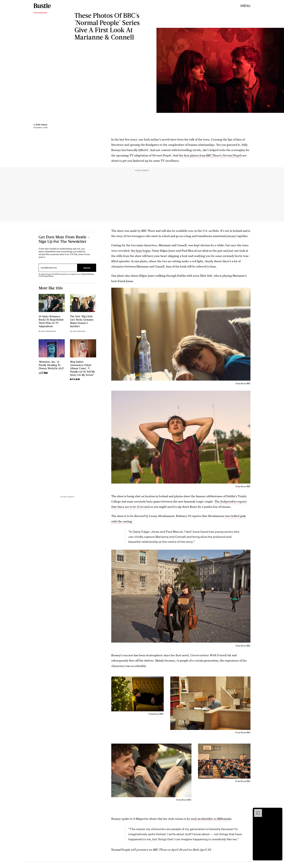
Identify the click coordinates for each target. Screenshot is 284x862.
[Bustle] (42, 6)
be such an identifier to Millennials (209, 819)
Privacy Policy (47, 276)
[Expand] (256, 811)
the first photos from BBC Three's (210, 155)
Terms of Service (87, 274)
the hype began (141, 250)
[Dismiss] (278, 811)
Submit (86, 267)
